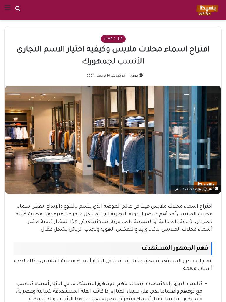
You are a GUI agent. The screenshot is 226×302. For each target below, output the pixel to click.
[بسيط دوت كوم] (206, 10)
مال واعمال (113, 39)
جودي (134, 76)
